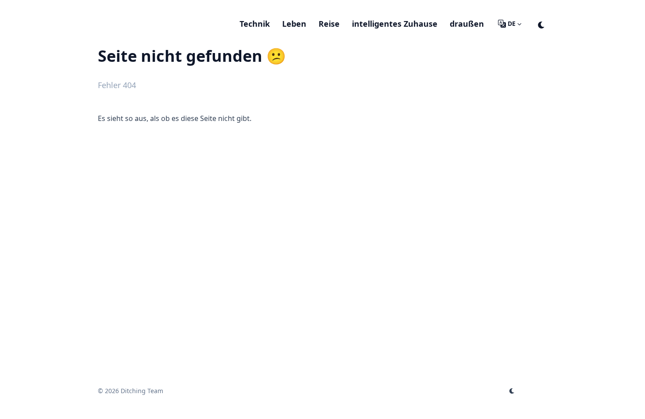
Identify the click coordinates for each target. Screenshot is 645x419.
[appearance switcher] (541, 24)
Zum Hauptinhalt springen (154, 8)
